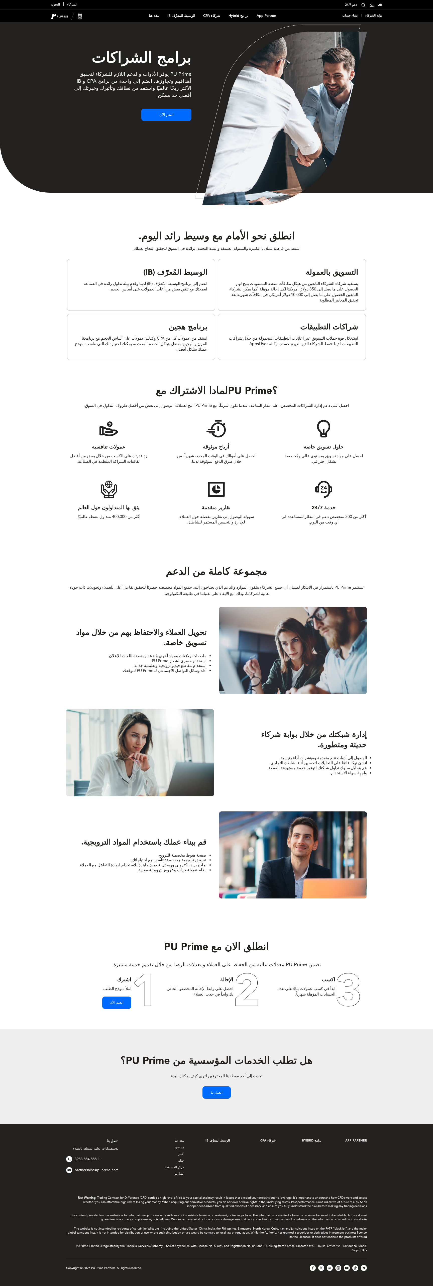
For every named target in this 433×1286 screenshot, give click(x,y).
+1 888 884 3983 (88, 1159)
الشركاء (72, 4)
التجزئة (55, 4)
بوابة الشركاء (373, 15)
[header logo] (66, 15)
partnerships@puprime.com (97, 1170)
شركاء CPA (212, 16)
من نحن (179, 1147)
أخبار (181, 1154)
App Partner (266, 16)
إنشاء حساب (350, 15)
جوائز (181, 1160)
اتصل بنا (217, 1092)
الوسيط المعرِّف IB (181, 16)
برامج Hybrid (239, 16)
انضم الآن (166, 115)
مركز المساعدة (174, 1167)
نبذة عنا (154, 16)
